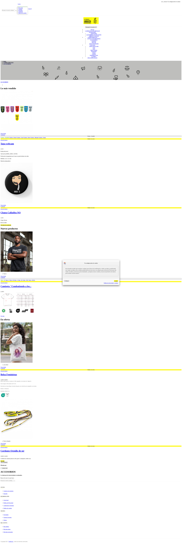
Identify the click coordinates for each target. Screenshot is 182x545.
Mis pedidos (6, 526)
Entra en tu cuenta (22, 13)
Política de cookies (7, 508)
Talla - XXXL (32, 280)
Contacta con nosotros (8, 491)
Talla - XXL (25, 280)
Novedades (5, 514)
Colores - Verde (42, 137)
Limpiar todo (4, 468)
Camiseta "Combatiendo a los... (16, 286)
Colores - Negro (12, 137)
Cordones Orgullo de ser (12, 451)
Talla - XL (20, 280)
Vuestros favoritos (7, 517)
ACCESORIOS (4, 82)
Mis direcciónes (6, 529)
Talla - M (12, 280)
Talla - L (16, 280)
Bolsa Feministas (9, 374)
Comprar (20, 9)
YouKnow (11, 541)
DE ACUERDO (4, 462)
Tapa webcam (7, 143)
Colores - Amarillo (5, 137)
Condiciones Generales (8, 505)
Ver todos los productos (6, 225)
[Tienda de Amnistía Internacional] (91, 25)
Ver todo (2, 316)
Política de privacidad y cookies (111, 283)
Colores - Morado (34, 137)
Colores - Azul (20, 137)
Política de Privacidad (8, 502)
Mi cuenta (20, 7)
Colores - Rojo (27, 137)
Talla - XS (3, 280)
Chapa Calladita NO (11, 212)
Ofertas (5, 520)
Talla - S (7, 280)
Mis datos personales (8, 532)
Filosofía (5, 493)
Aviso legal (5, 500)
